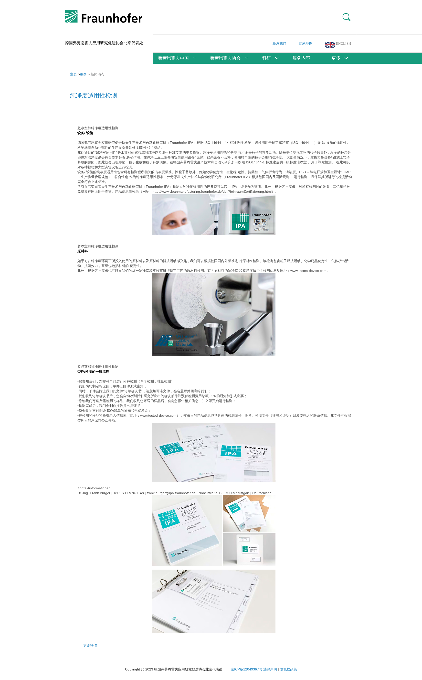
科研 (266, 58)
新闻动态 (97, 74)
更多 (336, 58)
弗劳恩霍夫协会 (225, 58)
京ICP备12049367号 (246, 669)
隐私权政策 (288, 669)
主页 (73, 74)
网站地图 (306, 43)
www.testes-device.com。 (310, 271)
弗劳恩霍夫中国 (173, 58)
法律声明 (270, 669)
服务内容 (301, 58)
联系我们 (279, 43)
